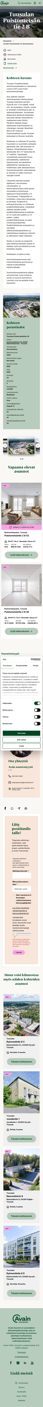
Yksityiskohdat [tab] (21, 665)
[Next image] (38, 445)
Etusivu (21, 1387)
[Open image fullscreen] (21, 445)
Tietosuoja (21, 1352)
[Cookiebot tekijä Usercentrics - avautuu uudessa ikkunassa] (30, 659)
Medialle (21, 1400)
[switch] (37, 710)
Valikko (39, 3)
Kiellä (21, 746)
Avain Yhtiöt (21, 1396)
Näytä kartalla (8, 68)
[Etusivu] (4, 3)
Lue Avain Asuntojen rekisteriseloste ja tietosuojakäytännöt (20, 910)
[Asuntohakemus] (34, 3)
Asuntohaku (26, 3)
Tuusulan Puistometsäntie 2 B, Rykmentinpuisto (18, 44)
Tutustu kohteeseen (21, 1061)
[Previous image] (5, 445)
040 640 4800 (17, 776)
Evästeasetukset (21, 1357)
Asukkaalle (21, 1392)
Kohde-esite (12, 63)
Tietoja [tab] (35, 665)
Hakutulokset (7, 41)
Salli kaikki (21, 733)
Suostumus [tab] (7, 665)
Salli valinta (21, 740)
